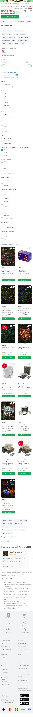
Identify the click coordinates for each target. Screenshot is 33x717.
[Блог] (25, 615)
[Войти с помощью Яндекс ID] (31, 8)
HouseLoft (7, 541)
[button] (10, 16)
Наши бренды (4, 654)
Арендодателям (4, 672)
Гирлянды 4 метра (7, 520)
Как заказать (20, 640)
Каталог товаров (5, 638)
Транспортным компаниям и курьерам (7, 678)
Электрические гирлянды (8, 37)
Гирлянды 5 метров (7, 43)
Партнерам (4, 663)
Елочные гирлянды (7, 530)
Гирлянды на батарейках (19, 34)
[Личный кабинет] (25, 629)
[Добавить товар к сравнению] (11, 248)
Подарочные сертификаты (24, 668)
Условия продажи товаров (23, 665)
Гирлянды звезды (19, 530)
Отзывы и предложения (23, 649)
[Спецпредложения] (25, 622)
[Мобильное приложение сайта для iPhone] (24, 699)
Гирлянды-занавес (7, 523)
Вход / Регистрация (22, 8)
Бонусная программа (22, 671)
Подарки (3, 657)
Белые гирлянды (19, 31)
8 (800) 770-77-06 (20, 6)
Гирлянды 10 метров (23, 40)
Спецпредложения (5, 646)
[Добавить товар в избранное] (14, 248)
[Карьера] (8, 629)
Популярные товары (5, 640)
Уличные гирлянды (7, 31)
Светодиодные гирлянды (20, 520)
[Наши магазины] (8, 622)
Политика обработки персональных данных (23, 681)
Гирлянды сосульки (7, 533)
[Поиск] (19, 12)
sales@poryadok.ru (8, 702)
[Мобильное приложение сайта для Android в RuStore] (24, 703)
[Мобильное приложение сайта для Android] (24, 695)
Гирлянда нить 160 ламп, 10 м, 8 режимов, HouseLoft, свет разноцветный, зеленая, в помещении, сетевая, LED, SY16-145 (18, 551)
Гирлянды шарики (7, 527)
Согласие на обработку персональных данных (23, 687)
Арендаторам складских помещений (6, 666)
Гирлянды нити (18, 523)
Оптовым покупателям (6, 675)
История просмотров (6, 649)
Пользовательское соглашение (24, 684)
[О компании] (8, 615)
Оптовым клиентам (25, 3)
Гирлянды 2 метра (19, 43)
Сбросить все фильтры (8, 55)
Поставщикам (4, 669)
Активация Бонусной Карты (24, 674)
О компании (4, 681)
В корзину (9, 280)
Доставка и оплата (22, 643)
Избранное (3, 643)
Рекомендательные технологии (25, 690)
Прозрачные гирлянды (24, 37)
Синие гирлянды (6, 34)
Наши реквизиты (5, 684)
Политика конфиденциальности (22, 677)
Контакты (20, 654)
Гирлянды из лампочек (20, 527)
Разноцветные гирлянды (8, 40)
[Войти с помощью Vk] (29, 8)
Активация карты (16, 3)
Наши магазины (4, 651)
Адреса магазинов (5, 3)
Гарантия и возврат (22, 646)
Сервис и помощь (22, 638)
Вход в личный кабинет (23, 651)
